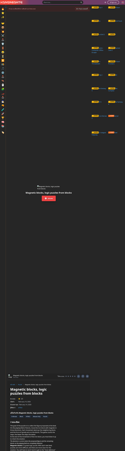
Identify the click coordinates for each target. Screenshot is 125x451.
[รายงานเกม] (83, 376)
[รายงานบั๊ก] (78, 376)
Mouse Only (36, 416)
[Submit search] (81, 2)
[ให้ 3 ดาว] (70, 376)
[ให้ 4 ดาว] (73, 376)
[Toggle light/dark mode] (105, 2)
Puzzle (20, 384)
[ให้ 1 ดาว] (66, 376)
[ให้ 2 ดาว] (68, 376)
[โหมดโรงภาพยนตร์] (87, 376)
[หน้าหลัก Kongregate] (11, 2)
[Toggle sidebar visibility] (6, 7)
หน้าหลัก (12, 384)
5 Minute (14, 416)
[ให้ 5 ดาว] (75, 376)
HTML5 (28, 416)
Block (21, 416)
